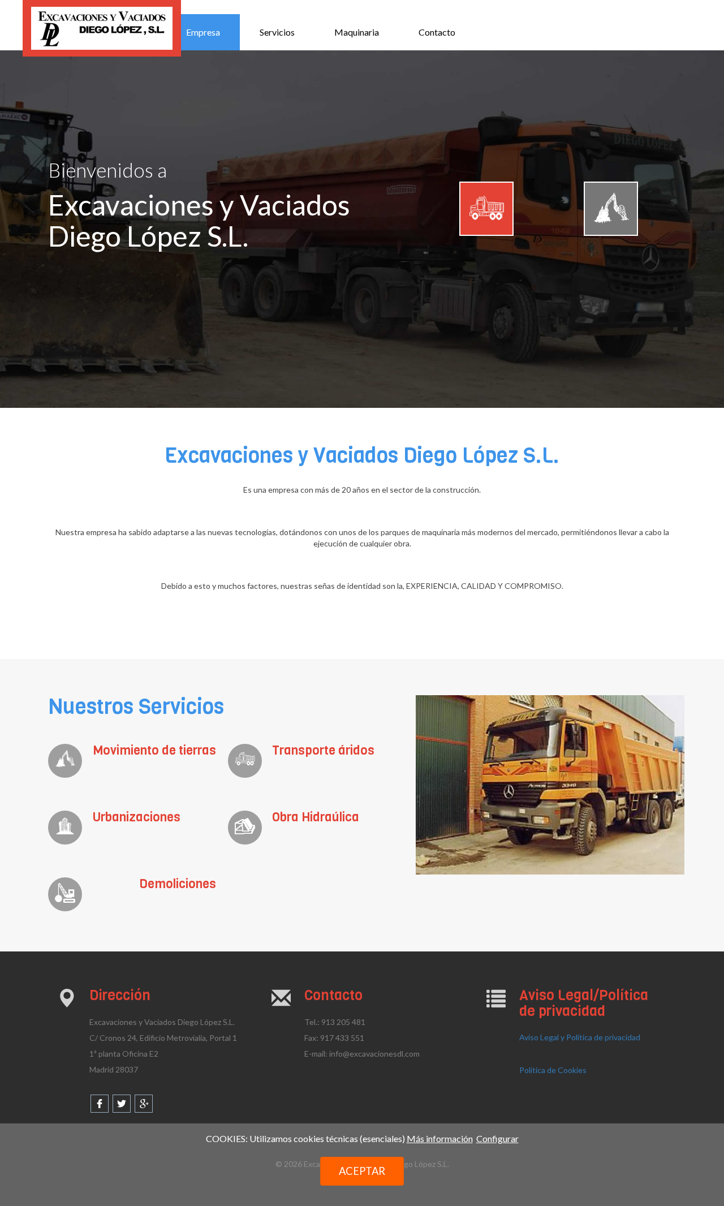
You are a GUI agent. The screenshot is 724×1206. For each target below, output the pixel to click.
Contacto (437, 32)
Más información (440, 1138)
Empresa (203, 32)
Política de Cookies (553, 1070)
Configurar (497, 1138)
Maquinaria (356, 32)
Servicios (277, 32)
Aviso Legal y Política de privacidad (579, 1037)
